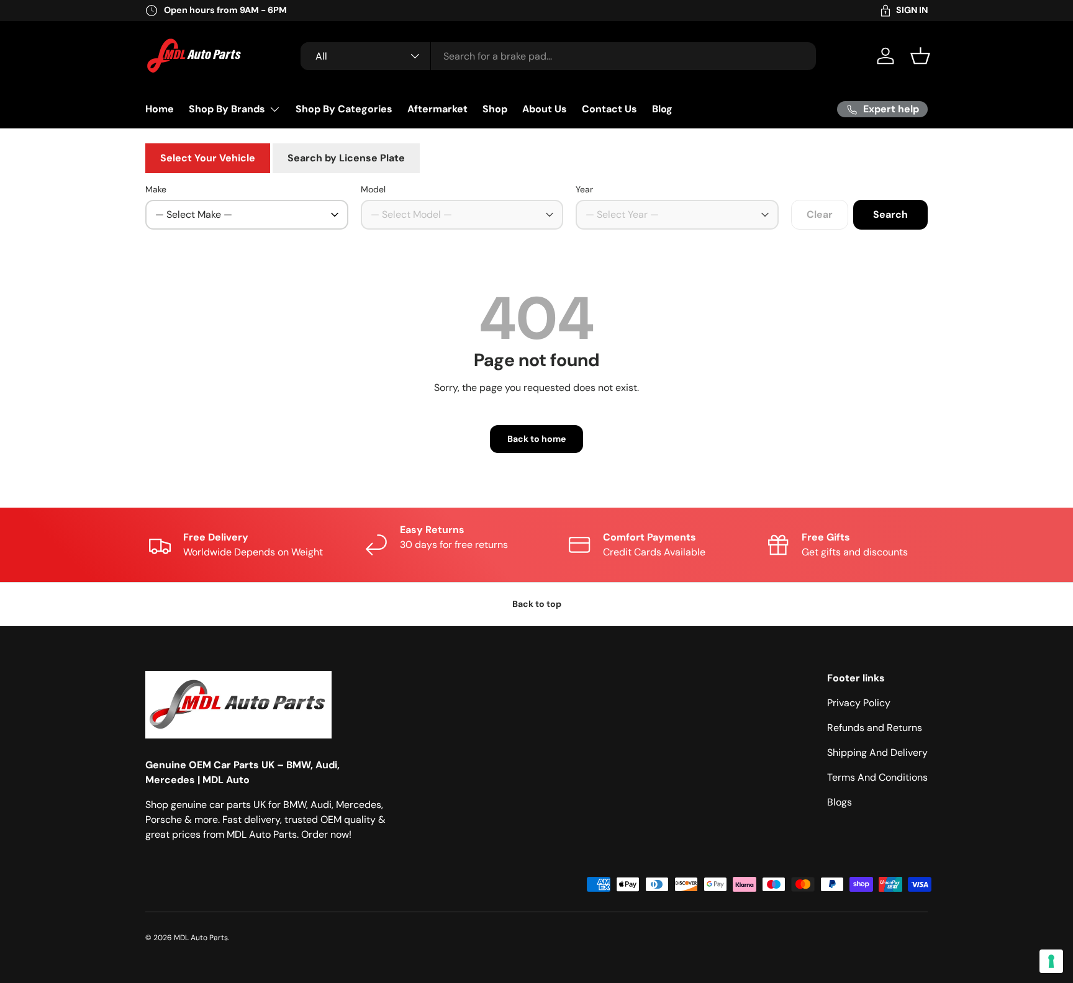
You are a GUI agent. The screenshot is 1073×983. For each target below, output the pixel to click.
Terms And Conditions (877, 777)
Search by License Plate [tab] (346, 157)
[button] (920, 56)
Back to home (536, 438)
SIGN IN (912, 10)
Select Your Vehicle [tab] (207, 157)
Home (159, 108)
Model (373, 189)
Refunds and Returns (874, 727)
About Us (544, 108)
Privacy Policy (858, 702)
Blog (662, 108)
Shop (494, 108)
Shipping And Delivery (877, 752)
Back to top (536, 603)
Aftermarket (437, 108)
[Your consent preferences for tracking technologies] (1051, 961)
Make (155, 189)
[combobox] (558, 56)
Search (890, 214)
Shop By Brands (227, 108)
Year (584, 189)
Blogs (839, 802)
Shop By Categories (344, 108)
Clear (820, 214)
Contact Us (609, 108)
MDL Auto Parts (201, 938)
